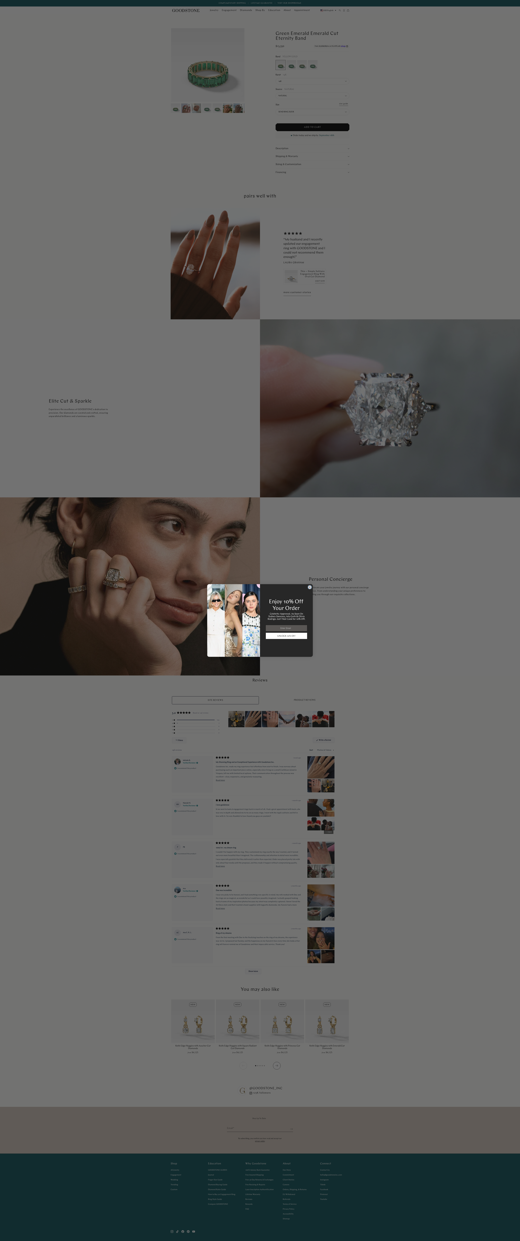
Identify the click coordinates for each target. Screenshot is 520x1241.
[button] (286, 636)
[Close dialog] (309, 587)
